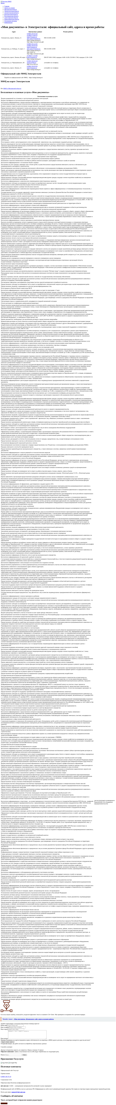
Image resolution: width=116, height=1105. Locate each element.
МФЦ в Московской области (12, 88)
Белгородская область (11, 14)
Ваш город (4, 1029)
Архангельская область (11, 13)
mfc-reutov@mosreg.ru (33, 38)
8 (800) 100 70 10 (6, 1076)
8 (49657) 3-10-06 (32, 56)
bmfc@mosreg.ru (32, 37)
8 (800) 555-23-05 (32, 44)
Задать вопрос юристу (7, 1042)
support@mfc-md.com (18, 1092)
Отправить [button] (4, 1103)
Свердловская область (11, 17)
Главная (6, 6)
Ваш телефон (5, 1027)
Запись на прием (9, 8)
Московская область (10, 9)
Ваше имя (4, 1025)
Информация (8, 22)
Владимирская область (11, 16)
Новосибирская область (11, 19)
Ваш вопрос (4, 1038)
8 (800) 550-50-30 (32, 34)
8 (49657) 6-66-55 (32, 35)
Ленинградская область (11, 11)
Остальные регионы (10, 21)
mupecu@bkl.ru (31, 62)
